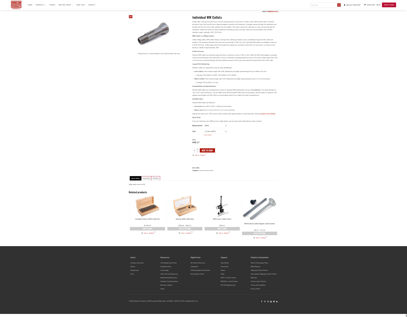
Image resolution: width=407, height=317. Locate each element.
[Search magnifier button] (339, 5)
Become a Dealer (166, 285)
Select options (185, 228)
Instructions (224, 266)
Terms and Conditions (258, 285)
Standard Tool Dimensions (169, 281)
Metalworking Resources (168, 277)
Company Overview (137, 263)
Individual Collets (273, 11)
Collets (201, 170)
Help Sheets (225, 263)
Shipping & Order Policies (259, 270)
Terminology (164, 270)
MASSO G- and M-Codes (229, 281)
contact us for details (267, 114)
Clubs (162, 289)
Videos (223, 270)
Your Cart (373, 5)
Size (194, 131)
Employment (134, 270)
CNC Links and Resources (169, 274)
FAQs (222, 274)
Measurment (197, 126)
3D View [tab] (155, 178)
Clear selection (208, 135)
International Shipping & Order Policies (264, 274)
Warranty (254, 277)
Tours (132, 274)
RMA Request (255, 266)
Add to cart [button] (147, 228)
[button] (198, 155)
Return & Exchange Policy (259, 263)
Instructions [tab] (146, 178)
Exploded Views (165, 266)
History (132, 266)
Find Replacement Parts (168, 263)
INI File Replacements (228, 285)
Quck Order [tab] (135, 178)
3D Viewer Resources (198, 263)
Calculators (194, 266)
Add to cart (207, 150)
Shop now (389, 5)
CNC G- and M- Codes (228, 277)
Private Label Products (258, 281)
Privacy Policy (255, 289)
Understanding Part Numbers (200, 270)
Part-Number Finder (197, 274)
